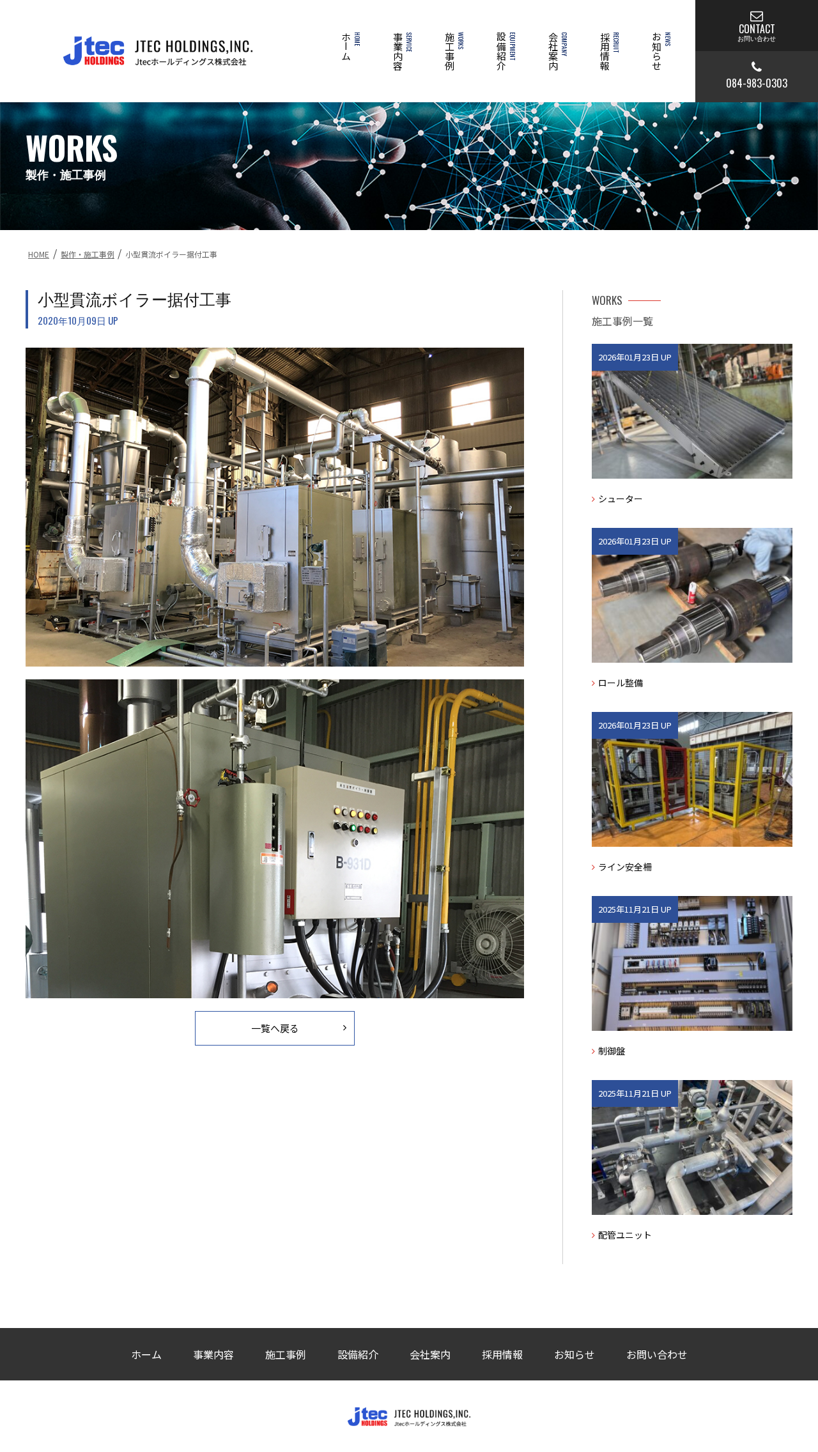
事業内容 (401, 51)
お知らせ (660, 51)
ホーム (349, 46)
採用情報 (608, 51)
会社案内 (556, 51)
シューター (620, 498)
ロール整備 (620, 682)
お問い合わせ (657, 1354)
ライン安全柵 (625, 866)
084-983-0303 (756, 83)
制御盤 (611, 1050)
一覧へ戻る (275, 1028)
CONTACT (756, 31)
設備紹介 (504, 51)
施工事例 (453, 51)
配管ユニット (625, 1234)
